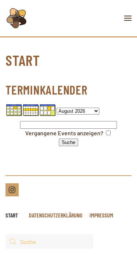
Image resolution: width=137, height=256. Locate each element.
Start (11, 215)
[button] (128, 18)
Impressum (101, 215)
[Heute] (48, 109)
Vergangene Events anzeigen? (64, 132)
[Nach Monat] (14, 109)
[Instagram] (12, 189)
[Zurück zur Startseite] (16, 18)
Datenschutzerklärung (55, 215)
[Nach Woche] (31, 109)
